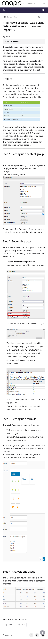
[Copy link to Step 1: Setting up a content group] (7, 159)
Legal (13, 635)
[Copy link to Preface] (16, 79)
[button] (42, 632)
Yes (10, 624)
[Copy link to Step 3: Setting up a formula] (40, 419)
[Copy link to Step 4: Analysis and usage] (39, 572)
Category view (12, 17)
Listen (8, 36)
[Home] (18, 3)
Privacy (6, 635)
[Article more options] (43, 17)
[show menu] (44, 4)
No (23, 624)
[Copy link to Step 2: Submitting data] (35, 242)
